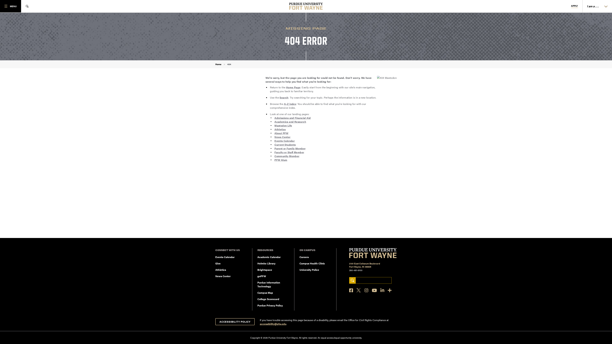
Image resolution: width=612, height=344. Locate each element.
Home (218, 64)
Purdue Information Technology (268, 284)
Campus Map (265, 292)
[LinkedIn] (382, 290)
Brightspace (264, 270)
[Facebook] (351, 290)
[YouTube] (374, 290)
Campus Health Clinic (312, 263)
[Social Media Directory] (390, 290)
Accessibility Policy (235, 321)
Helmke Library (266, 263)
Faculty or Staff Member (289, 152)
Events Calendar (284, 141)
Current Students (285, 144)
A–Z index (290, 104)
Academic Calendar (269, 257)
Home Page (293, 87)
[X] (359, 290)
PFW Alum (280, 160)
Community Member (286, 156)
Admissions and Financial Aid (292, 118)
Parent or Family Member (290, 148)
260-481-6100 (355, 270)
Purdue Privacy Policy (270, 305)
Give (218, 263)
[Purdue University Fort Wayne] (306, 6)
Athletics (280, 129)
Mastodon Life (283, 125)
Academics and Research (290, 122)
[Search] (352, 280)
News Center (282, 137)
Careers (304, 257)
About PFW (281, 133)
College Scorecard (268, 299)
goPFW (261, 276)
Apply (574, 5)
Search (284, 97)
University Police (309, 270)
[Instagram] (366, 290)
